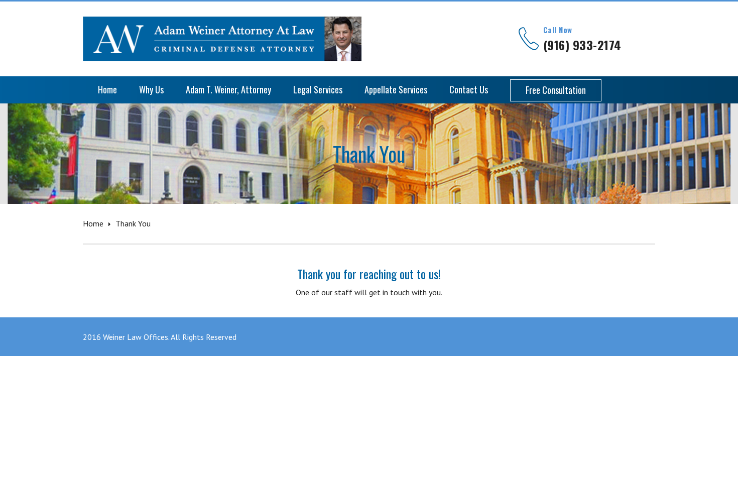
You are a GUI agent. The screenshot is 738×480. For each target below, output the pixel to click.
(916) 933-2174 (582, 45)
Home (93, 223)
